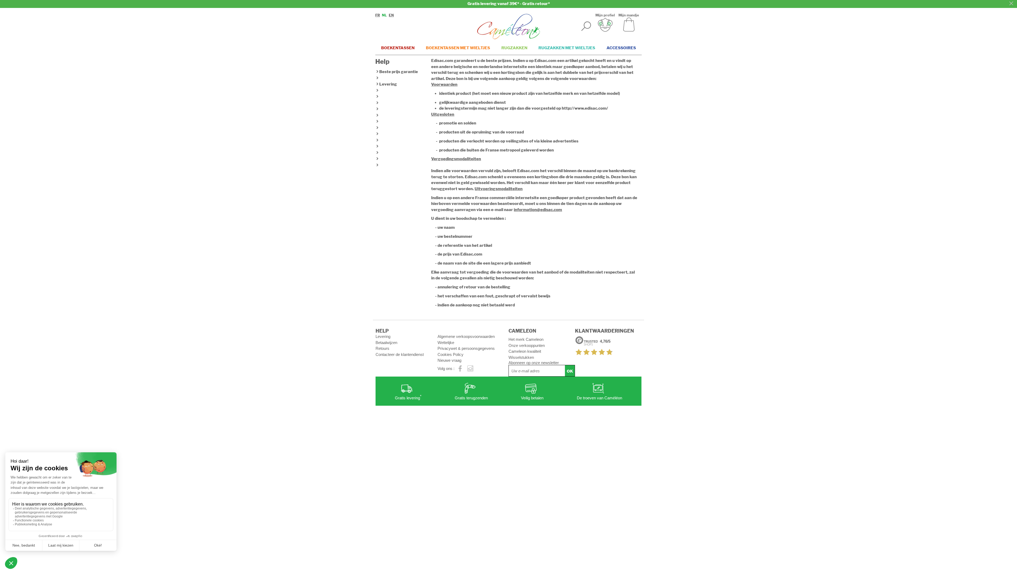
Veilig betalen (532, 398)
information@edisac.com (538, 209)
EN (391, 15)
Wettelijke (446, 342)
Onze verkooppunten (526, 345)
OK (570, 371)
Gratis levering (408, 397)
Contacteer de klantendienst (400, 354)
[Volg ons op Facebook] (460, 369)
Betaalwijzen (386, 342)
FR (377, 15)
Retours (382, 348)
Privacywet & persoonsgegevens (466, 348)
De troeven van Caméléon (599, 398)
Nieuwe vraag (449, 360)
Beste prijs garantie (398, 71)
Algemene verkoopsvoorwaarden (466, 336)
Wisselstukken (521, 357)
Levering (388, 84)
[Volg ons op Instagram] (470, 369)
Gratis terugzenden (471, 398)
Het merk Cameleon (525, 339)
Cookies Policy (450, 354)
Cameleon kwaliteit (524, 351)
